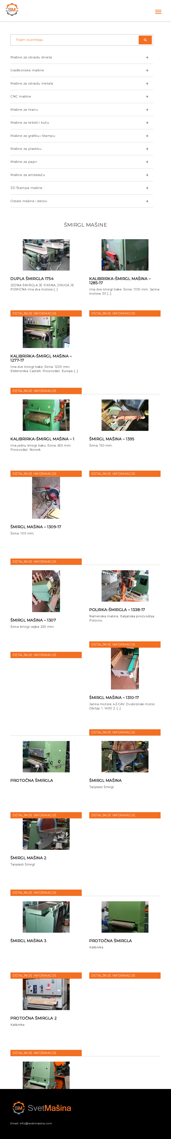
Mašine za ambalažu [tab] (27, 175)
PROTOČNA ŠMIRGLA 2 (33, 1018)
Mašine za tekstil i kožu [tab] (29, 123)
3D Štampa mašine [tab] (26, 188)
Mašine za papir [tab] (23, 162)
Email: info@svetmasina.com (31, 1123)
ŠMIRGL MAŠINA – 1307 (33, 620)
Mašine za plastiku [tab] (25, 149)
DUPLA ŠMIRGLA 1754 (32, 278)
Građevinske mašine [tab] (27, 70)
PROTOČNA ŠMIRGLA (31, 780)
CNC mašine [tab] (20, 96)
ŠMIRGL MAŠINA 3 (28, 941)
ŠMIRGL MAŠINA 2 (28, 858)
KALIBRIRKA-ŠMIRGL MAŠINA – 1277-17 (41, 358)
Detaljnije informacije (35, 313)
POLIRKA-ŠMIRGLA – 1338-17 (117, 609)
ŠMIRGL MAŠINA (105, 780)
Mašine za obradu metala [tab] (31, 83)
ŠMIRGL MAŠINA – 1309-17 (35, 527)
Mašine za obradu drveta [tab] (31, 57)
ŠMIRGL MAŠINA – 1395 (111, 439)
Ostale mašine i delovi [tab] (28, 201)
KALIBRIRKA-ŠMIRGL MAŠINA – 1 (42, 439)
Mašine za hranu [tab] (24, 110)
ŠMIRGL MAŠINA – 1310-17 (114, 697)
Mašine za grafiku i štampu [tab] (32, 136)
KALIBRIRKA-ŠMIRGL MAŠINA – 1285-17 (120, 280)
